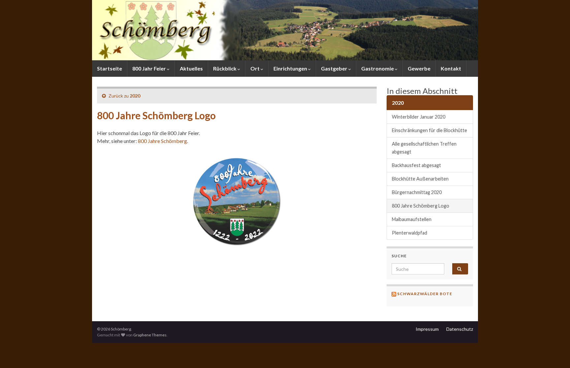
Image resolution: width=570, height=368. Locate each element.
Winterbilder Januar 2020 (418, 117)
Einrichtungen (290, 68)
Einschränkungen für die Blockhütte (429, 130)
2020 (135, 96)
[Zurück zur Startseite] (285, 30)
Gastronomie (378, 68)
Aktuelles (191, 68)
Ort (255, 68)
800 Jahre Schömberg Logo (420, 206)
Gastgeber (334, 68)
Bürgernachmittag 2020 (417, 192)
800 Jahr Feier (149, 68)
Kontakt (451, 68)
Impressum (427, 329)
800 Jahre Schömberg (162, 141)
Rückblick (225, 68)
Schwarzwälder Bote (424, 293)
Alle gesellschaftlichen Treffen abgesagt (424, 148)
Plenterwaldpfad (409, 233)
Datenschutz (459, 329)
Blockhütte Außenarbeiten (420, 179)
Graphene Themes (150, 334)
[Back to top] (555, 353)
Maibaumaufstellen (411, 219)
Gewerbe (419, 68)
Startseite (109, 68)
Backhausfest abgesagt (416, 165)
